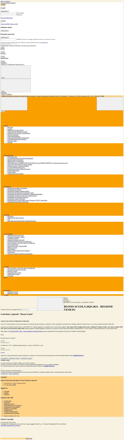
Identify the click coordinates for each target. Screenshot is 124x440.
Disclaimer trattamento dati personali (10, 425)
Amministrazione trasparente (11, 413)
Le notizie (66, 301)
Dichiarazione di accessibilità (11, 407)
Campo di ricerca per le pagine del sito (11, 309)
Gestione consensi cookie (11, 411)
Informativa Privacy (9, 404)
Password (19, 15)
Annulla (3, 94)
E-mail (18, 39)
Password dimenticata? (7, 18)
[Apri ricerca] (110, 103)
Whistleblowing (8, 410)
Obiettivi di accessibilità (10, 408)
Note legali (7, 402)
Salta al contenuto (5, 1)
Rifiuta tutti (14, 358)
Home (65, 298)
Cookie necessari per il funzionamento (11, 370)
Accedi (3, 4)
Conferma (9, 94)
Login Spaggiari (44, 42)
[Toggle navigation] (14, 103)
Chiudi (2, 52)
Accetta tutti (26, 358)
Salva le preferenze (13, 373)
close (2, 111)
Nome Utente (20, 13)
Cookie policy (8, 401)
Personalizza (4, 358)
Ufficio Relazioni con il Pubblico (13, 405)
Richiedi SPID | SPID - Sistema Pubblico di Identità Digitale (26, 331)
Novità (66, 299)
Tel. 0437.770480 (11, 385)
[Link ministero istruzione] (8, 3)
